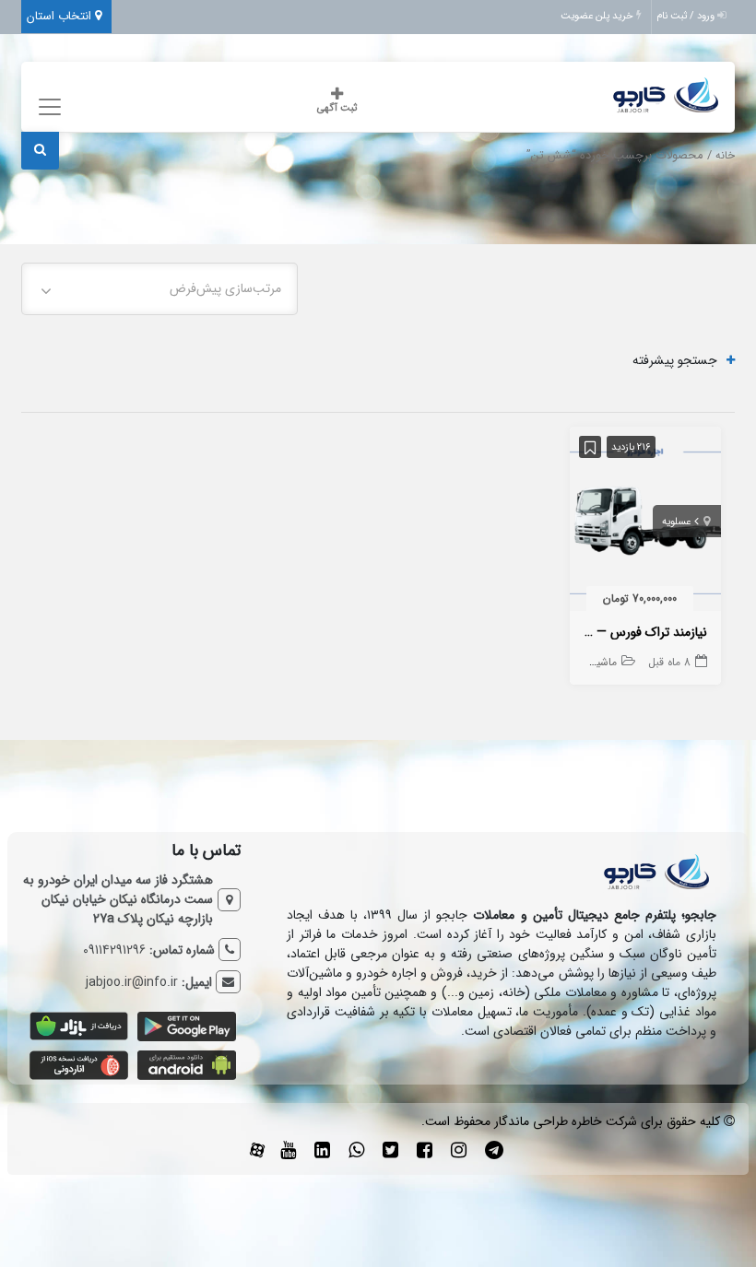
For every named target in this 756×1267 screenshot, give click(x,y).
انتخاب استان (61, 16)
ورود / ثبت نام (686, 16)
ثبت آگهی (337, 108)
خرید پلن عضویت (598, 16)
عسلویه (676, 522)
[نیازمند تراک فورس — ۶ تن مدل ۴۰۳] (645, 522)
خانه (725, 155)
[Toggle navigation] (46, 107)
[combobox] (159, 289)
